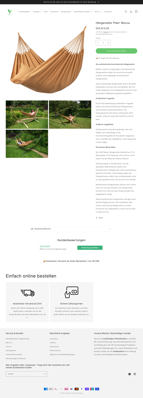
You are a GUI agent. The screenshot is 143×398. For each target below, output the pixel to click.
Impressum (54, 339)
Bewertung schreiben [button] (90, 248)
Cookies (53, 342)
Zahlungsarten (11, 350)
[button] (37, 11)
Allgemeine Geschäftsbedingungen (62, 354)
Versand (105, 32)
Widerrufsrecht (55, 350)
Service (8, 346)
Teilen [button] (101, 218)
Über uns (9, 342)
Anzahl (98, 38)
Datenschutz (54, 346)
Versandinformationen (14, 354)
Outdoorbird (68, 393)
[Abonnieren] (44, 374)
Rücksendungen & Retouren (16, 358)
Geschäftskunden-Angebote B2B (17, 339)
